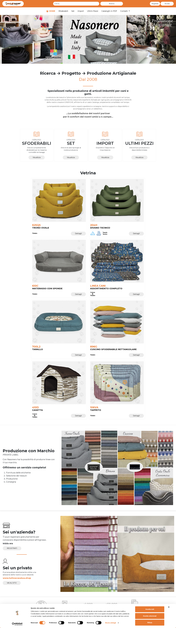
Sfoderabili (63, 11)
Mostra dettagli (110, 623)
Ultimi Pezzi (92, 11)
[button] (167, 4)
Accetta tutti (149, 609)
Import (81, 11)
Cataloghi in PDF (109, 11)
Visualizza (37, 157)
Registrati (12, 548)
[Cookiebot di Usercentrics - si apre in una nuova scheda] (17, 624)
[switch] (61, 622)
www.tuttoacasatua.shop (17, 578)
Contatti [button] (124, 11)
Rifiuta (149, 622)
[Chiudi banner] (168, 607)
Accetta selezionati (149, 616)
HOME (52, 11)
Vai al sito (11, 583)
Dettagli (78, 233)
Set (72, 11)
